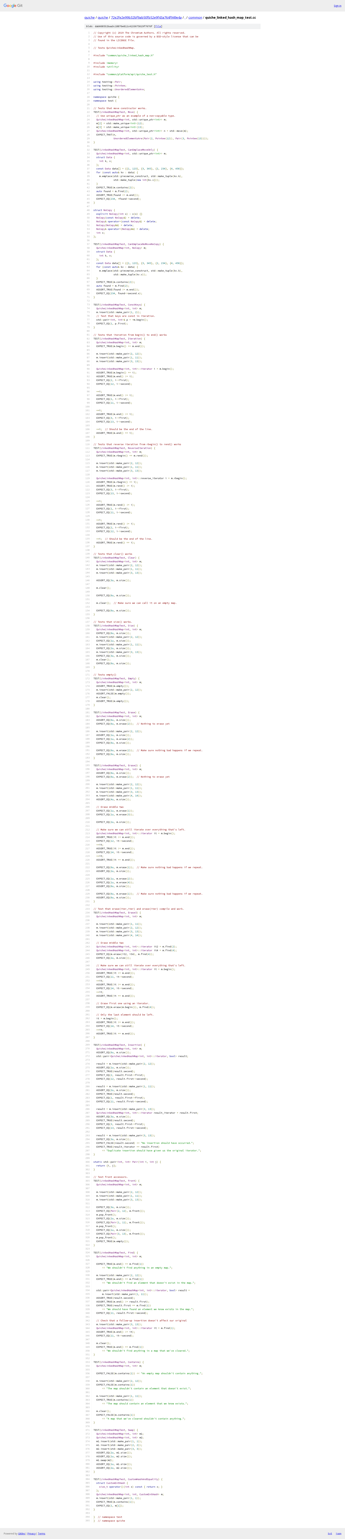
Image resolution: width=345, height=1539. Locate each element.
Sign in (337, 5)
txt (330, 1533)
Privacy (31, 1533)
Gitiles (21, 1533)
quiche (89, 17)
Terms (41, 1533)
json (338, 1533)
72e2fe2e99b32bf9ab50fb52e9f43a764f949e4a (146, 17)
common (195, 17)
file (158, 26)
